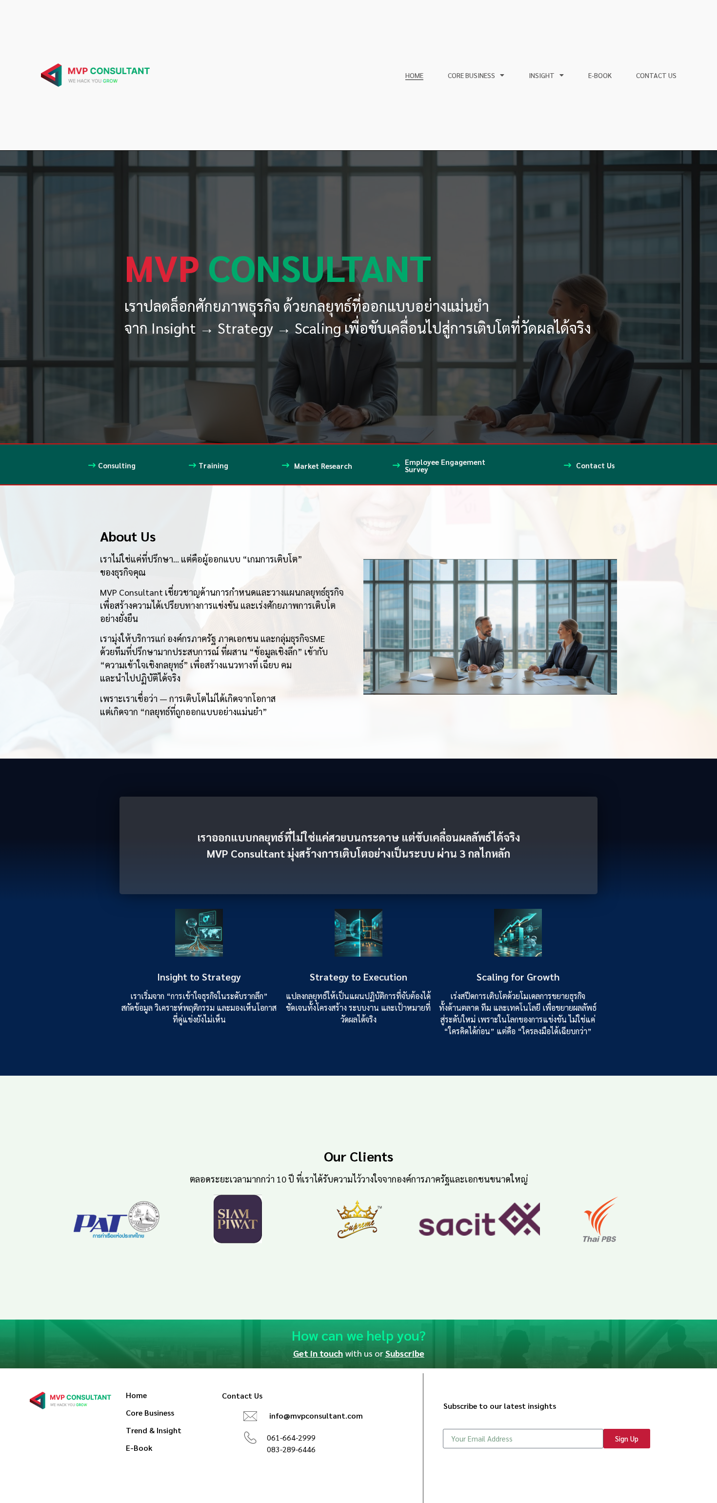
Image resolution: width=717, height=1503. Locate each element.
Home (414, 75)
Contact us (656, 75)
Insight (542, 75)
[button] (315, 1353)
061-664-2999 (291, 1437)
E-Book (600, 75)
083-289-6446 (291, 1449)
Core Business (471, 75)
